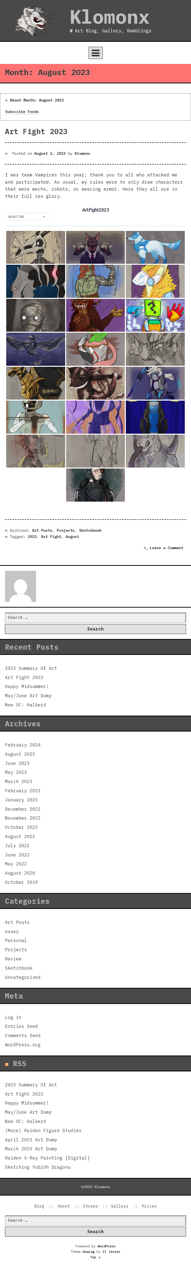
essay (12, 931)
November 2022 (23, 818)
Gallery (120, 1206)
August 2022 (20, 836)
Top (95, 1257)
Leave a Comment (168, 548)
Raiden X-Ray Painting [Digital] (47, 1158)
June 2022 (17, 855)
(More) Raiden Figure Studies (43, 1130)
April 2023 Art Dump (31, 1140)
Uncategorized (23, 977)
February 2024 (23, 745)
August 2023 (20, 754)
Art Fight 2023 (36, 131)
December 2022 (23, 809)
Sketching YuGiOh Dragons (38, 1167)
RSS (19, 1063)
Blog (39, 1206)
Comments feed (23, 1035)
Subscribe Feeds (22, 111)
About (63, 1206)
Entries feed (21, 1026)
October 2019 (21, 882)
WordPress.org (23, 1045)
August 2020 (20, 873)
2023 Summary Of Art (31, 668)
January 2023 (21, 800)
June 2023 (17, 763)
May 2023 (16, 772)
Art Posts (42, 530)
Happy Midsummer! (27, 686)
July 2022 (17, 845)
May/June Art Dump (28, 695)
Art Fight (51, 536)
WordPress (106, 1246)
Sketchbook (90, 530)
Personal (16, 940)
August (72, 536)
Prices (149, 1206)
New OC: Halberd (25, 705)
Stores (90, 1206)
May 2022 (16, 864)
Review (13, 959)
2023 (32, 536)
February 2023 (23, 790)
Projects (66, 530)
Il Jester (111, 1251)
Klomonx (110, 16)
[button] (27, 216)
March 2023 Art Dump (31, 1149)
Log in (13, 1017)
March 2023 (18, 781)
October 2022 (21, 827)
